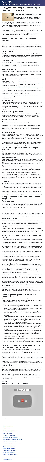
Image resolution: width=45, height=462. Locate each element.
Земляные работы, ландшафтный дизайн (12, 439)
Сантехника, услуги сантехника (10, 437)
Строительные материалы (9, 431)
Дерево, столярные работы (9, 448)
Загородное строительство (9, 435)
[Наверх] (43, 460)
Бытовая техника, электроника (10, 441)
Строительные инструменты (10, 430)
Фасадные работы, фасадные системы (12, 443)
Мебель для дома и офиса (9, 446)
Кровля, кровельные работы (9, 445)
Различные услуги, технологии (10, 454)
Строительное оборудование (9, 450)
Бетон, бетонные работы (8, 452)
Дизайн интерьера (7, 433)
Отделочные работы (7, 426)
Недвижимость (6, 428)
